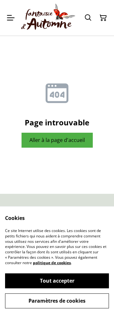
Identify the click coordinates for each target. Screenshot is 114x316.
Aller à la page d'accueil (57, 140)
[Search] (88, 18)
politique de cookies (52, 262)
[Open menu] (10, 18)
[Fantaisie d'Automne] (48, 17)
